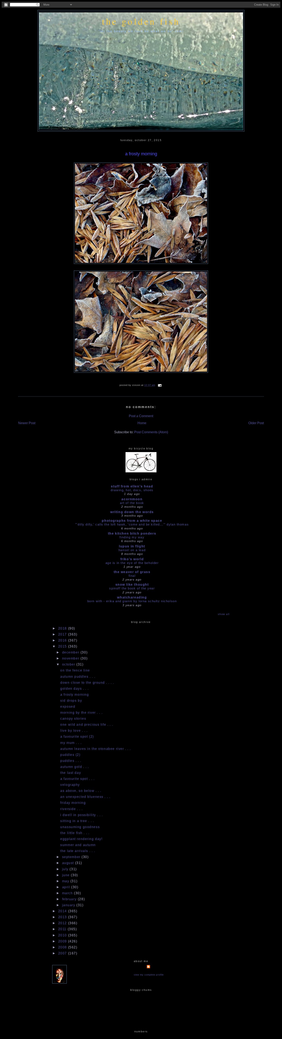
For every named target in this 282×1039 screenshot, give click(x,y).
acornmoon (131, 499)
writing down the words (132, 512)
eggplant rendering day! (81, 839)
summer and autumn (78, 845)
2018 (63, 628)
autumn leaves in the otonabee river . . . (95, 749)
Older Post (256, 423)
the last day (70, 772)
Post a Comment (141, 416)
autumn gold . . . (74, 766)
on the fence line (75, 670)
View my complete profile (149, 974)
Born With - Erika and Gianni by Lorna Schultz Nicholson (132, 601)
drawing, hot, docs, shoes (132, 490)
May (66, 881)
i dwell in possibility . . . (81, 815)
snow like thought (132, 584)
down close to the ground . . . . (87, 682)
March (68, 893)
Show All (224, 614)
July (66, 869)
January (69, 905)
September (72, 857)
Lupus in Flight (132, 546)
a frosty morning (141, 153)
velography (70, 784)
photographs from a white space (132, 520)
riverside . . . (71, 809)
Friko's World (132, 559)
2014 (63, 911)
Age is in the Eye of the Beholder (132, 563)
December (71, 652)
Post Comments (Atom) (151, 432)
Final (132, 575)
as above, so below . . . (80, 790)
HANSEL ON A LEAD (132, 550)
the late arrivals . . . (77, 851)
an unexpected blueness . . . (85, 796)
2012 (63, 923)
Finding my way (132, 537)
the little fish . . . (74, 833)
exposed (67, 706)
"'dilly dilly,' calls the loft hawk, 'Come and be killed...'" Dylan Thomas (132, 524)
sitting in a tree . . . (77, 821)
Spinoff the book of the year (132, 588)
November (71, 658)
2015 (63, 646)
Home (141, 423)
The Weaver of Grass (132, 572)
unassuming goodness (80, 827)
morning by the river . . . (81, 712)
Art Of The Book (132, 503)
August (68, 863)
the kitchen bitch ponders (132, 533)
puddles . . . (70, 760)
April (66, 887)
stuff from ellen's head (132, 486)
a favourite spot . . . (77, 778)
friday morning (73, 802)
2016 (63, 640)
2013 (63, 917)
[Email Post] (159, 385)
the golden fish (141, 21)
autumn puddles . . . (77, 676)
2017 (63, 634)
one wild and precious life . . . (86, 724)
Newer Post (26, 423)
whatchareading (132, 597)
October (69, 664)
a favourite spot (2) (77, 736)
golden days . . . (74, 688)
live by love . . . (74, 730)
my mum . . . (71, 743)
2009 (63, 941)
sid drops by (71, 700)
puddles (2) (70, 755)
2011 (63, 929)
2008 (63, 947)
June (66, 875)
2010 (63, 935)
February (70, 899)
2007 (63, 953)
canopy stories (73, 718)
